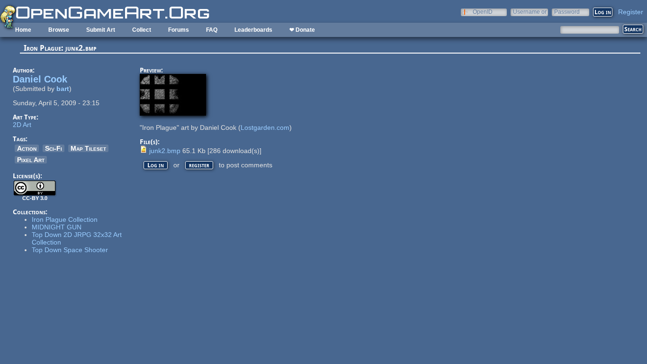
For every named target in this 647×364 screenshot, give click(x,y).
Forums (178, 30)
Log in (155, 165)
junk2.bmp (164, 151)
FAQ (211, 30)
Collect (141, 30)
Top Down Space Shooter (70, 250)
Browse (58, 30)
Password (567, 12)
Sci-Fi (53, 148)
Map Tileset (88, 148)
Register (630, 12)
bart (62, 88)
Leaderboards (253, 30)
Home (23, 30)
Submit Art (100, 30)
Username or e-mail (530, 12)
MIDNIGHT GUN (56, 227)
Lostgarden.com (265, 127)
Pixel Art (31, 160)
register (199, 165)
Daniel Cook (40, 79)
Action (26, 148)
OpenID (483, 12)
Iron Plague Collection (65, 219)
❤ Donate (302, 30)
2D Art (22, 124)
